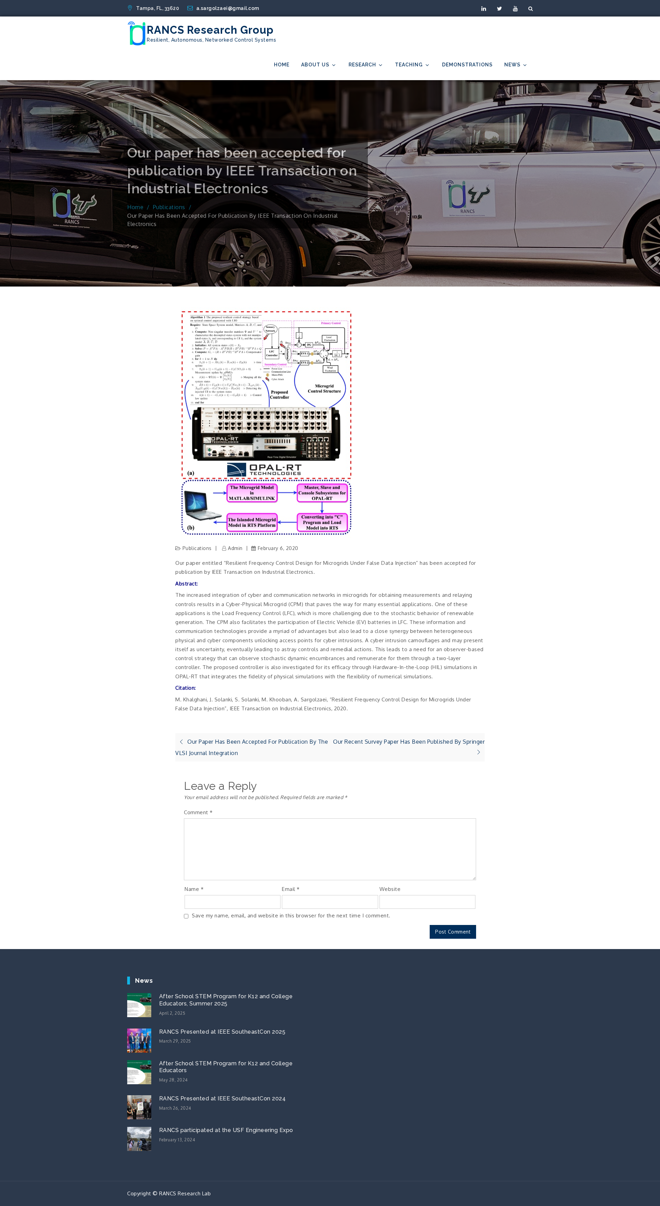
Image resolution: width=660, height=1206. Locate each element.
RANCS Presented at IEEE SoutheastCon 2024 (222, 1098)
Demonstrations (467, 64)
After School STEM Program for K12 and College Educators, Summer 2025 (226, 1000)
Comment (198, 812)
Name (194, 889)
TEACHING (409, 64)
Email (291, 889)
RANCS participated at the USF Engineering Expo (226, 1130)
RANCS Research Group (210, 30)
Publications (197, 548)
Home (281, 64)
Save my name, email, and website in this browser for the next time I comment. (291, 915)
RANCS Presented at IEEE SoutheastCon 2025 (222, 1032)
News (512, 64)
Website (390, 889)
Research (362, 64)
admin (235, 548)
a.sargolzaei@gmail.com (227, 8)
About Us (315, 64)
